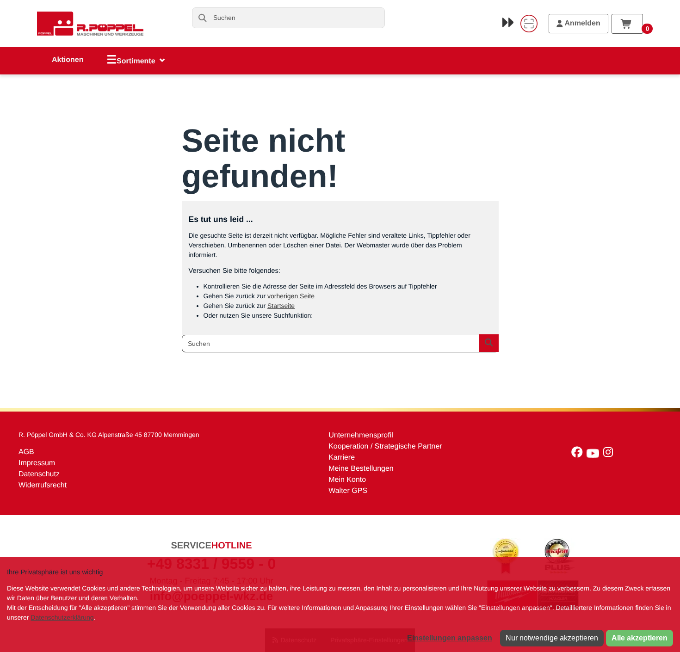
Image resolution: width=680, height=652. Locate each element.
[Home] (90, 23)
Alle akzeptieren (640, 638)
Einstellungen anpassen (449, 638)
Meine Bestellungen (361, 469)
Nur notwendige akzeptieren (552, 638)
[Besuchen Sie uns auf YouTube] (595, 454)
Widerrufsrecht (43, 485)
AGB (26, 452)
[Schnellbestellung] (507, 22)
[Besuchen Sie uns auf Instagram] (609, 454)
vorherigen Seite (291, 296)
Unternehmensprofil (360, 435)
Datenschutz (39, 474)
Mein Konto (347, 480)
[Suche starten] (202, 17)
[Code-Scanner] (529, 23)
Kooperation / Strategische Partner (385, 446)
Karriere (341, 457)
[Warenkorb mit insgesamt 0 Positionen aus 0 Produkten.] (627, 24)
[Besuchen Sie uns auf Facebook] (579, 454)
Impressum (37, 463)
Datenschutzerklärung (62, 617)
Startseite (281, 305)
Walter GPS (347, 491)
